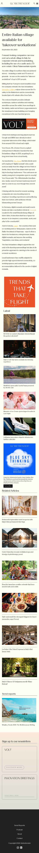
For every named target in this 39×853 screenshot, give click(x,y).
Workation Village (8, 89)
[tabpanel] (19, 711)
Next (35, 712)
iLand (16, 226)
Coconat (32, 210)
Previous (5, 712)
